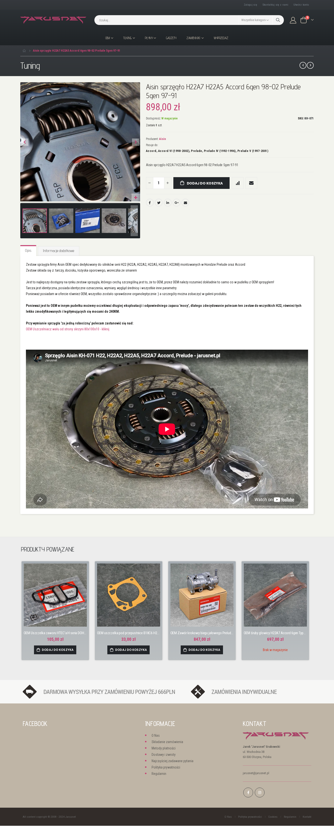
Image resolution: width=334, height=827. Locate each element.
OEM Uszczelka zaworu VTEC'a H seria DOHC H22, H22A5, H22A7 (55, 633)
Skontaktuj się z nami (276, 4)
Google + (176, 203)
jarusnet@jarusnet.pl (256, 773)
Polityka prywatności (166, 767)
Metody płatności (164, 748)
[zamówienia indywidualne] (248, 691)
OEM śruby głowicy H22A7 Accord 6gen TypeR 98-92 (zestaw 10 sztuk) (275, 633)
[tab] (28, 250)
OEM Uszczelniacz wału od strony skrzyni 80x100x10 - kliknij (67, 329)
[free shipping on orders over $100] (104, 691)
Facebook (150, 203)
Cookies (273, 816)
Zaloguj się (250, 4)
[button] (136, 198)
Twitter (159, 203)
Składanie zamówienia (167, 742)
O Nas (156, 735)
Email (185, 203)
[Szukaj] (278, 20)
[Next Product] (310, 65)
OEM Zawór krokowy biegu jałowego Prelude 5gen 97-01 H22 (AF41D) (202, 633)
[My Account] (293, 20)
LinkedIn (168, 203)
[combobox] (189, 20)
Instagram (260, 792)
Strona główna (24, 51)
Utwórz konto (301, 4)
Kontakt (307, 816)
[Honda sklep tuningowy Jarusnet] (53, 20)
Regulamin (159, 774)
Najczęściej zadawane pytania (172, 761)
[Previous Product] (303, 65)
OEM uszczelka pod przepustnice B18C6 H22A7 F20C (128, 633)
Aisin (162, 139)
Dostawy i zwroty (164, 755)
